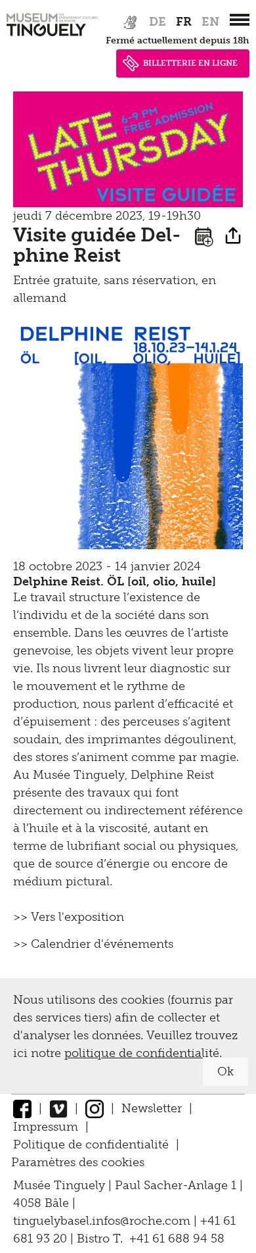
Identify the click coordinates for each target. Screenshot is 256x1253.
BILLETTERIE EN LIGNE (190, 63)
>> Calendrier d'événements (93, 944)
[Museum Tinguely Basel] (52, 36)
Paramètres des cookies (77, 1162)
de (157, 21)
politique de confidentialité (141, 1053)
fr (184, 21)
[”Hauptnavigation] (239, 19)
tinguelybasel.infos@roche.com (103, 1221)
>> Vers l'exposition (68, 917)
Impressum (45, 1126)
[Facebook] (22, 1108)
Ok (225, 1071)
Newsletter (151, 1108)
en (210, 21)
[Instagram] (94, 1108)
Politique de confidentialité (91, 1144)
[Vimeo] (58, 1108)
